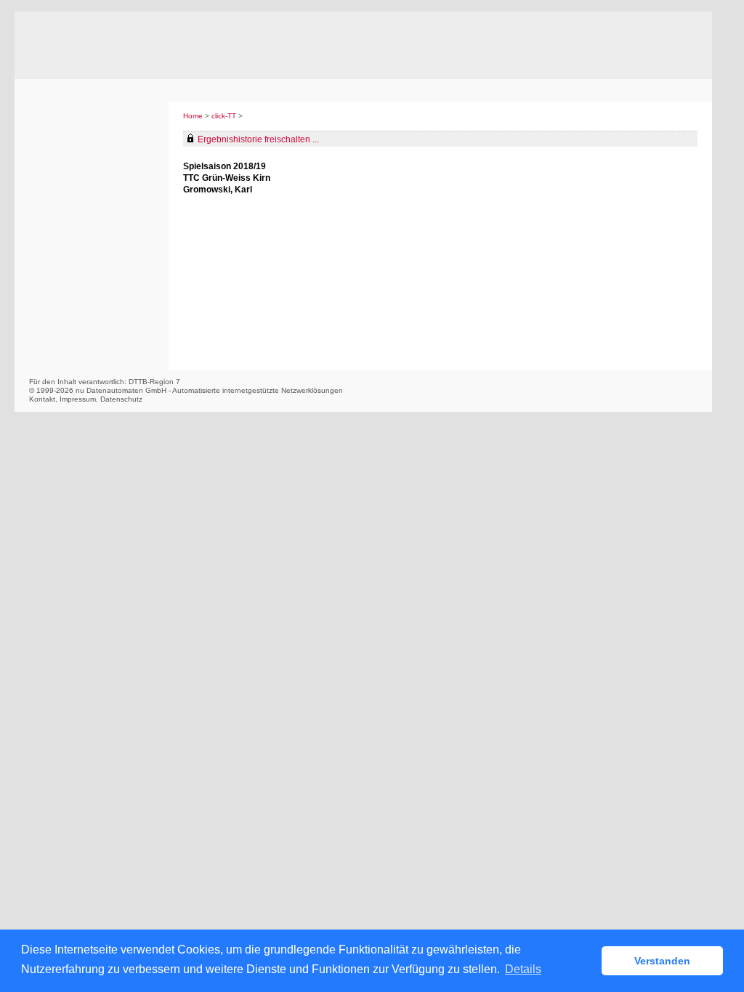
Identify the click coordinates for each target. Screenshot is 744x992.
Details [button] (523, 969)
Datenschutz (121, 399)
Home (193, 116)
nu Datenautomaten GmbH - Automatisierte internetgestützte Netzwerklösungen (209, 390)
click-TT (223, 116)
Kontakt (42, 399)
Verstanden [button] (662, 961)
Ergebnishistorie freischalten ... (258, 139)
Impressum (78, 399)
